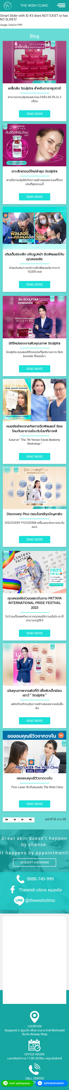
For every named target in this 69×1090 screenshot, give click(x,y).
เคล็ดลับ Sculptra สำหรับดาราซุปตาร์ (34, 88)
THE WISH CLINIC (34, 6)
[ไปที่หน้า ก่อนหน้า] (15, 819)
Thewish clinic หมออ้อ (40, 890)
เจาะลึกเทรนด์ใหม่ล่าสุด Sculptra (34, 171)
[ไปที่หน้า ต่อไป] (23, 819)
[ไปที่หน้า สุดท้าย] (31, 819)
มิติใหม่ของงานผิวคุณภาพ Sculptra (34, 343)
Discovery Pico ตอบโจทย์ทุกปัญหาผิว (34, 514)
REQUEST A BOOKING (34, 862)
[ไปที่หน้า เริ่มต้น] (7, 819)
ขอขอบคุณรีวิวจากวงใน (34, 778)
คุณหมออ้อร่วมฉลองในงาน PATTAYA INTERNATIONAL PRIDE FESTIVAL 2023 (35, 603)
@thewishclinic (40, 900)
